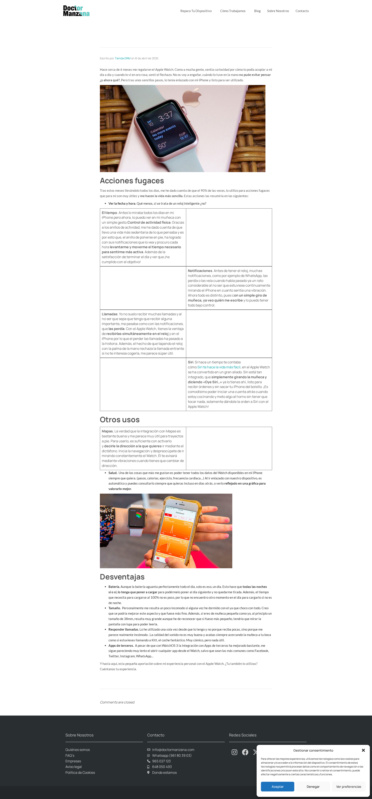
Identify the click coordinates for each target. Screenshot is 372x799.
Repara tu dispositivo (196, 11)
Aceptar (278, 786)
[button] (363, 750)
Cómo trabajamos (233, 11)
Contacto (302, 11)
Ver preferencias (348, 786)
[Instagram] (234, 752)
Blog (257, 11)
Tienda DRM (122, 58)
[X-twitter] (256, 752)
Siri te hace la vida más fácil (218, 367)
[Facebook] (245, 752)
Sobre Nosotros (278, 11)
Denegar (313, 786)
